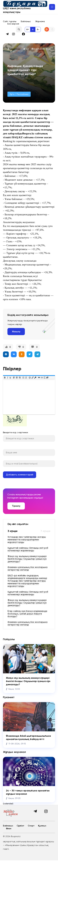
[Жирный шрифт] (4, 377)
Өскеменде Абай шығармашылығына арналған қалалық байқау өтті (28, 737)
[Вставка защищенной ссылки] (35, 377)
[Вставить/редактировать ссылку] (32, 377)
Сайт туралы (9, 21)
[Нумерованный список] (26, 377)
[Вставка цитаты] (39, 377)
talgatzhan (14, 49)
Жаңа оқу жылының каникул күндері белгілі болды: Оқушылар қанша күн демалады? (28, 681)
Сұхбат (20, 825)
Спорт (31, 825)
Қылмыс (42, 825)
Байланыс (26, 21)
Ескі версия (13, 24)
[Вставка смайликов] (29, 377)
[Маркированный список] (23, 377)
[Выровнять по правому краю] (19, 377)
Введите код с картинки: (15, 432)
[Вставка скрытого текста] (47, 377)
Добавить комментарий (19, 474)
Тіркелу (16, 506)
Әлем (8, 828)
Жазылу (16, 331)
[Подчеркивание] (10, 377)
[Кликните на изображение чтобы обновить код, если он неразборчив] (15, 425)
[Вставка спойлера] (44, 377)
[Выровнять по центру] (16, 377)
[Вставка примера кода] (41, 377)
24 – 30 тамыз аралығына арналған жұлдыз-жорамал (28, 792)
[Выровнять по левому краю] (14, 377)
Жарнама (40, 21)
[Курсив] (7, 377)
